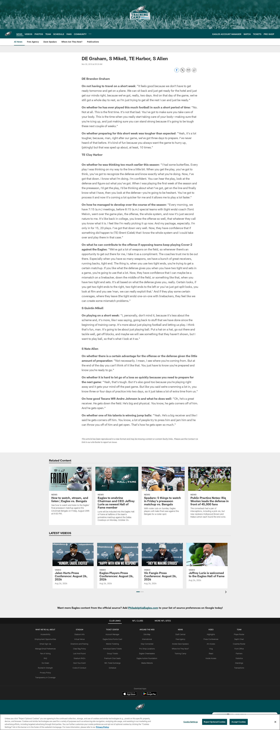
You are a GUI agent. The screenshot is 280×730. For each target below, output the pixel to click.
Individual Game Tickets (112, 649)
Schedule (112, 668)
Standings (239, 663)
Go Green (45, 663)
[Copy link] (194, 70)
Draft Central (180, 634)
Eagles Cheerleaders (147, 653)
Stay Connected (147, 644)
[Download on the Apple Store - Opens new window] (129, 694)
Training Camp (180, 653)
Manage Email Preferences (45, 649)
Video (211, 629)
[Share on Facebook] (176, 71)
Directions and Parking (79, 644)
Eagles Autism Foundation (147, 658)
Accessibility (45, 634)
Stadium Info (79, 634)
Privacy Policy (45, 673)
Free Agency (180, 639)
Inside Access (211, 658)
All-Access (211, 644)
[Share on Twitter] (182, 71)
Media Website (147, 663)
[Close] (275, 722)
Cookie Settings (190, 722)
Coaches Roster (239, 644)
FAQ (45, 658)
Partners (239, 653)
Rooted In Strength (45, 668)
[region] (140, 722)
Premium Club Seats (112, 658)
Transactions (239, 668)
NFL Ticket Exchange (112, 663)
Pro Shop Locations (147, 649)
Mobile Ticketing (112, 644)
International (147, 639)
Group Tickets (112, 653)
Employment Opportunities (45, 639)
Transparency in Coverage (45, 677)
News (180, 629)
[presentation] (226, 592)
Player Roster (239, 634)
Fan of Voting (45, 653)
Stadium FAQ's (79, 658)
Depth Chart (239, 639)
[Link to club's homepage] (8, 33)
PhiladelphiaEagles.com (143, 607)
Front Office (239, 649)
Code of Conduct (79, 668)
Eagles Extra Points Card (112, 639)
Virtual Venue (79, 639)
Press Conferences (211, 639)
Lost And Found (79, 653)
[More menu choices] (90, 34)
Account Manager (112, 634)
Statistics (239, 658)
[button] (138, 592)
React (211, 653)
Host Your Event (79, 663)
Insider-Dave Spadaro (180, 644)
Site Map (147, 634)
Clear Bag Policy (79, 649)
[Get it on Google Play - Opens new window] (149, 695)
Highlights (211, 634)
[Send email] (188, 71)
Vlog (211, 649)
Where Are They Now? (180, 649)
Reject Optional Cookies (214, 722)
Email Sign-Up (45, 644)
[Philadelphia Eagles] (140, 707)
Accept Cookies (239, 722)
